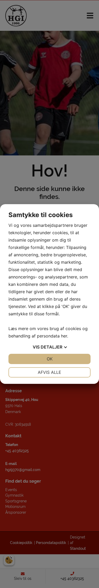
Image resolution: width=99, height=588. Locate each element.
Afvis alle (49, 372)
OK (50, 358)
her (64, 336)
